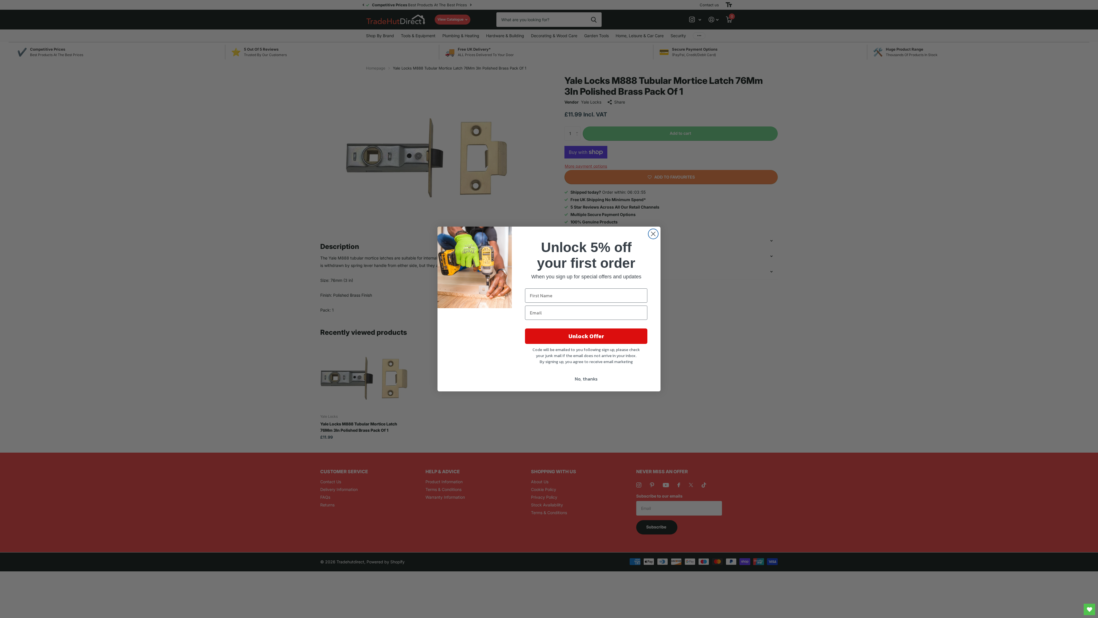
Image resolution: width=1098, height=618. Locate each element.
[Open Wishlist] (1089, 609)
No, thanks (586, 378)
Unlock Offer (586, 336)
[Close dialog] (653, 234)
